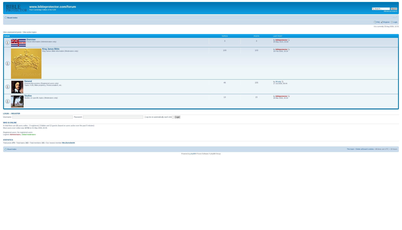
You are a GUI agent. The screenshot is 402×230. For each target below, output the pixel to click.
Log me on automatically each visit (158, 117)
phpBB (193, 154)
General (28, 81)
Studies (28, 96)
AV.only (278, 82)
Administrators (15, 134)
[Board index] (16, 8)
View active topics (30, 32)
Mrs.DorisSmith (68, 143)
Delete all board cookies (365, 149)
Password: (78, 117)
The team (350, 149)
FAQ (378, 22)
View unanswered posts (12, 32)
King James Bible (50, 49)
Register (386, 22)
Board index (12, 18)
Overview (31, 39)
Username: (7, 117)
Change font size (395, 17)
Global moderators (29, 134)
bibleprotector (281, 40)
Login (395, 22)
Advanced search (390, 11)
